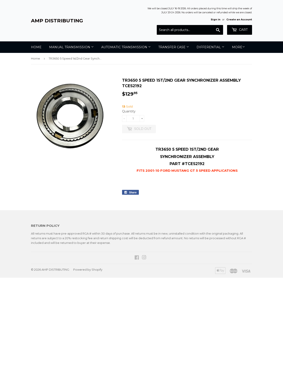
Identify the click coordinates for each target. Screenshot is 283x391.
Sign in (215, 19)
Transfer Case (172, 47)
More (237, 47)
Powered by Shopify (87, 269)
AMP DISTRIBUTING (57, 20)
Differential (209, 47)
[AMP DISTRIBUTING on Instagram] (144, 258)
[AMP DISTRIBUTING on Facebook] (136, 258)
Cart (243, 30)
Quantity (129, 111)
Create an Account (239, 19)
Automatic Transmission (124, 47)
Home (36, 47)
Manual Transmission (70, 47)
